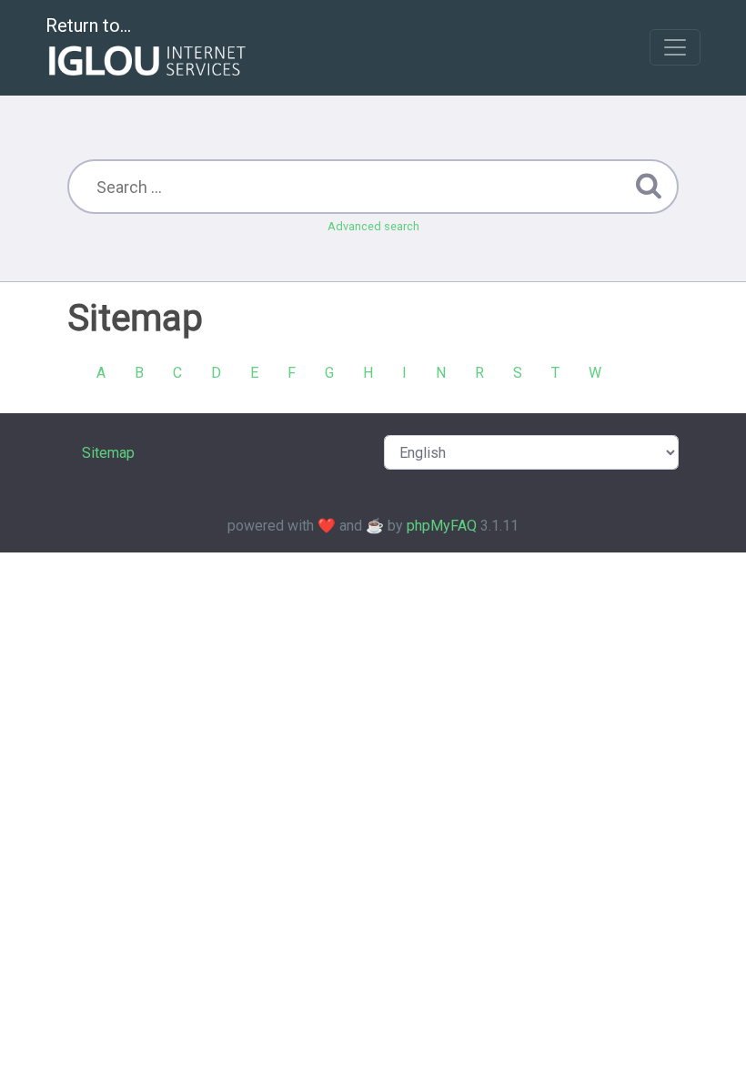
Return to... (88, 25)
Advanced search (373, 226)
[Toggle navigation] (675, 47)
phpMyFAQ (442, 525)
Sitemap (108, 452)
